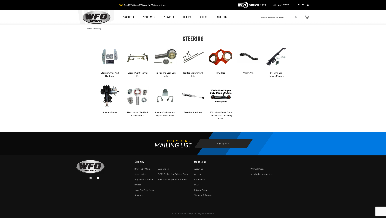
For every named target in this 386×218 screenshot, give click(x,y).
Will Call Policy (257, 168)
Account (198, 174)
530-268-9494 (280, 4)
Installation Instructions (261, 174)
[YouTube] (303, 5)
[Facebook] (299, 5)
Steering (97, 28)
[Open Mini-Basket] (307, 17)
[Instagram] (308, 5)
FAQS (197, 184)
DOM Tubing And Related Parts (173, 174)
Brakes (137, 184)
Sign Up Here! (223, 144)
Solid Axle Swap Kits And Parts (172, 179)
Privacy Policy (200, 190)
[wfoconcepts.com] (96, 17)
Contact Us (199, 179)
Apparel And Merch (143, 179)
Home (89, 28)
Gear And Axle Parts (144, 190)
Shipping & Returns (203, 195)
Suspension (163, 168)
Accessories (140, 174)
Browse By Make (142, 168)
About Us (198, 168)
